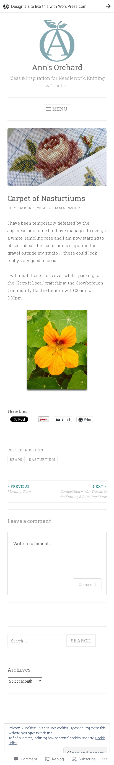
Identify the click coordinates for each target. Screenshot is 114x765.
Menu (60, 109)
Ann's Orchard (57, 67)
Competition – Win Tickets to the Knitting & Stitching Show (83, 491)
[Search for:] (36, 641)
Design (36, 450)
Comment (87, 584)
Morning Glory (19, 489)
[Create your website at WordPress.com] (57, 6)
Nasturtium (42, 459)
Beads (16, 459)
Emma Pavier (66, 208)
